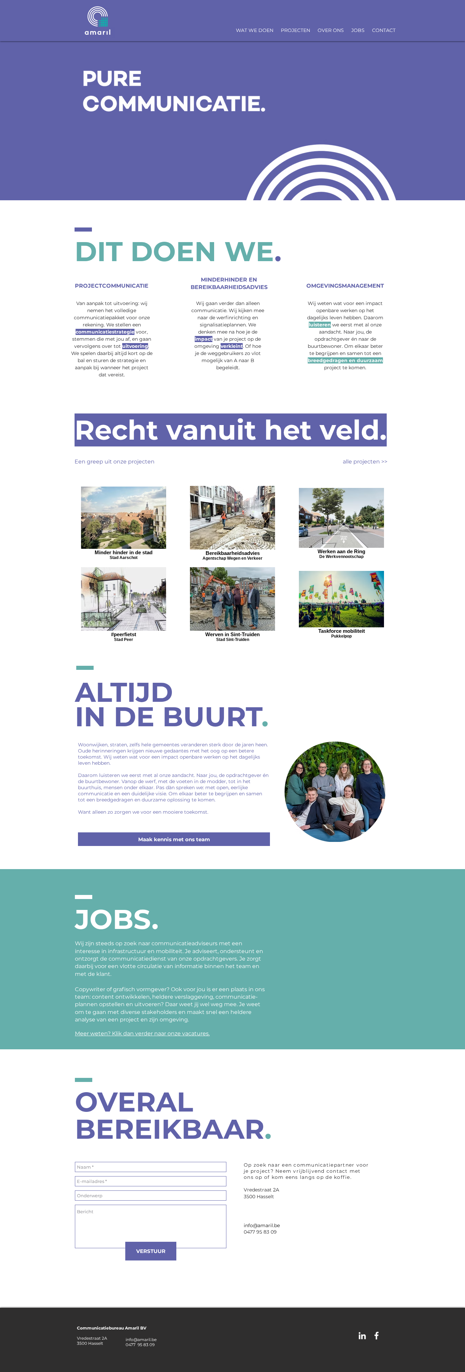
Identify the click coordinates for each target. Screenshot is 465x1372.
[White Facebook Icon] (376, 1336)
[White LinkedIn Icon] (362, 1336)
